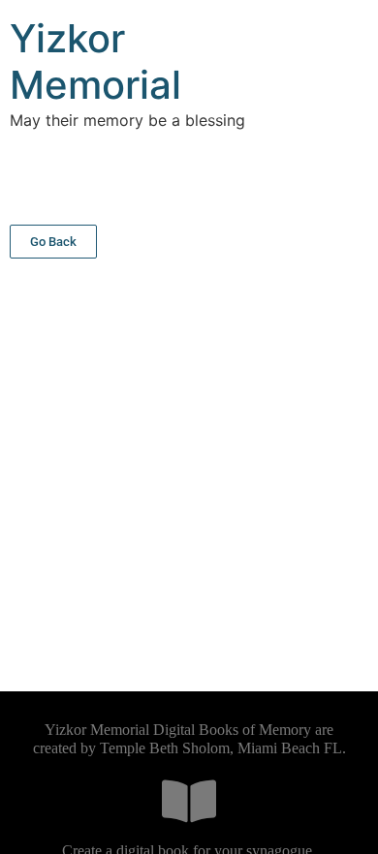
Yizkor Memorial (95, 61)
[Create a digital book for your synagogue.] (189, 801)
